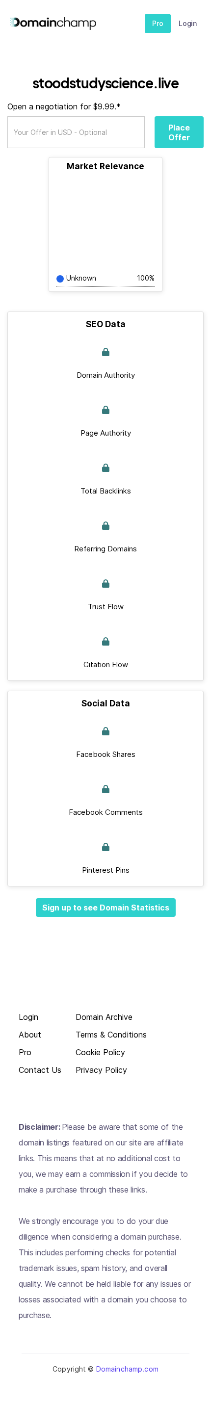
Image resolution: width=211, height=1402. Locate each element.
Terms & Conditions (111, 1035)
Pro (157, 23)
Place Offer (179, 132)
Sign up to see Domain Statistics (105, 907)
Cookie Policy (100, 1052)
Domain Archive (104, 1017)
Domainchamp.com (127, 1369)
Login (188, 23)
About (30, 1035)
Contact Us (40, 1070)
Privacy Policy (101, 1070)
